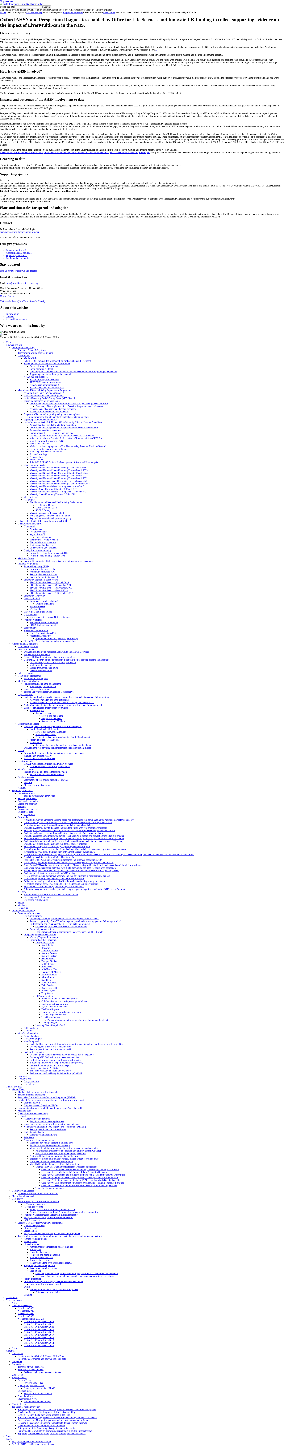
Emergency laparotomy (34, 595)
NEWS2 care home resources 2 (44, 385)
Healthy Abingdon (50, 1009)
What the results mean (46, 734)
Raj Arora (46, 948)
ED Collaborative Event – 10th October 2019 (51, 587)
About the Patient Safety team (32, 350)
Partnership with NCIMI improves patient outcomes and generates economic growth (63, 860)
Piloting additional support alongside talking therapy (54, 1156)
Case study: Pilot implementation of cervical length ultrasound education (69, 406)
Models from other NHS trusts (44, 667)
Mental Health (18, 1089)
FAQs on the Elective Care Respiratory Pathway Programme (52, 1233)
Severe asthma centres (40, 1260)
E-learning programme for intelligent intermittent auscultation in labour (56, 417)
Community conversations (42, 929)
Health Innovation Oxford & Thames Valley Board (41, 1356)
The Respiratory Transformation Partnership (38, 1201)
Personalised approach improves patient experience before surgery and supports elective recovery (69, 862)
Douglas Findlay (49, 961)
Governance (17, 1353)
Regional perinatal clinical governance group (50, 518)
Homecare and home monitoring (45, 1255)
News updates (30, 1241)
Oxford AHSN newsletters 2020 (39, 1327)
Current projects (25, 812)
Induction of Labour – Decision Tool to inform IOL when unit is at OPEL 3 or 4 (67, 438)
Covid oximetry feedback (41, 369)
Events (21, 902)
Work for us (17, 1375)
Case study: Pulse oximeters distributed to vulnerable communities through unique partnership (73, 371)
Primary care (35, 1249)
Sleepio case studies (45, 713)
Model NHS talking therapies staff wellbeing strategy (54, 1164)
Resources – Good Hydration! (44, 601)
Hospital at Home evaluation (37, 654)
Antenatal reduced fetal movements (46, 430)
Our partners (18, 1364)
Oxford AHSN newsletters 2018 (39, 1332)
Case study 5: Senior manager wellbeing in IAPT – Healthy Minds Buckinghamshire (81, 1180)
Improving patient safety (17, 250)
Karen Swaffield (49, 988)
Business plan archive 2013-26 (38, 1393)
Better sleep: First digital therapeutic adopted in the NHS (44, 1415)
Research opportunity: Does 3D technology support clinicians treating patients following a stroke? (75, 921)
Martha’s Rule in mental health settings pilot (38, 1092)
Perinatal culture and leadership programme (44, 395)
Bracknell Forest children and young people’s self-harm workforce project (52, 1100)
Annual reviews (25, 1396)
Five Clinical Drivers (45, 505)
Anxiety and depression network (39, 1140)
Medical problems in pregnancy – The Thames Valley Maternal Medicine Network (68, 446)
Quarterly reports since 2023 (31, 1385)
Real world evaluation (28, 801)
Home (3, 12)
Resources (22, 1076)
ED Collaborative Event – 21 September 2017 (51, 593)
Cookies (10, 316)
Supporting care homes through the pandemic (51, 374)
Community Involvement (29, 913)
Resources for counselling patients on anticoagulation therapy (64, 745)
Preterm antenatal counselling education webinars (53, 409)
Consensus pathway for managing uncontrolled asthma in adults (53, 1281)
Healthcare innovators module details (47, 774)
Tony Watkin (47, 993)
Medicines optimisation (28, 681)
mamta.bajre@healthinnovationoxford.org (19, 232)
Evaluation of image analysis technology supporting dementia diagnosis (57, 846)
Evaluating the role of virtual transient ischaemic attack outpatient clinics (57, 748)
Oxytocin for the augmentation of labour (48, 449)
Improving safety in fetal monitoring (40, 419)
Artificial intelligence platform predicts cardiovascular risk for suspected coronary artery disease (68, 822)
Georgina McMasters (51, 972)
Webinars (22, 905)
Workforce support (26, 769)
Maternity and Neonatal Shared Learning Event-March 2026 (58, 467)
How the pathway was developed (45, 1284)
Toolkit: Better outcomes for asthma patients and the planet (51, 894)
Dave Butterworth (49, 950)
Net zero (22, 892)
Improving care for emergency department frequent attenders (52, 1124)
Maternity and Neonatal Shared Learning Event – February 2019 (60, 483)
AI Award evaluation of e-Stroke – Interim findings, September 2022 (62, 702)
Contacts (28, 1295)
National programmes (28, 646)
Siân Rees (46, 980)
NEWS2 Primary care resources (44, 379)
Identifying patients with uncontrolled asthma (51, 1263)
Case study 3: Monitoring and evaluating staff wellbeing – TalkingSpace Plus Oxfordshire (83, 1174)
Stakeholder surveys (27, 1399)
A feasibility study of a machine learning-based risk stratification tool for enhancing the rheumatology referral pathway (79, 820)
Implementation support (41, 665)
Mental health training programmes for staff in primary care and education (64, 1148)
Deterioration (24, 355)
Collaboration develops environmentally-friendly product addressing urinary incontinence (65, 881)
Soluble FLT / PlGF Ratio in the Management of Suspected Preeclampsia (64, 462)
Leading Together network (53, 1014)
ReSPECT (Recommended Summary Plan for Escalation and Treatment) (57, 361)
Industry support (25, 673)
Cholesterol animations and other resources (38, 1193)
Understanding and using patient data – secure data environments (60, 924)
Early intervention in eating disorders (47, 1121)
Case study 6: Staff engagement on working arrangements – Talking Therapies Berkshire (82, 1182)
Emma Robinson (49, 982)
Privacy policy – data (33, 1383)
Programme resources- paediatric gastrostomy (57, 638)
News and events (14, 1300)
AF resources (36, 742)
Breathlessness (30, 1230)
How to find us (7, 296)
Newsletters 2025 (26, 1311)
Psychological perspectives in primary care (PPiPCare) (61, 1153)
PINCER (28, 782)
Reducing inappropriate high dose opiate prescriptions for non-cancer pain (58, 561)
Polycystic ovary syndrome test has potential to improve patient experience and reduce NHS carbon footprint (74, 889)
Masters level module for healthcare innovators (45, 772)
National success (37, 606)
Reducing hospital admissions (43, 574)
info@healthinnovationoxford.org (22, 283)
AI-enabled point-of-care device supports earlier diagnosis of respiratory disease (61, 884)
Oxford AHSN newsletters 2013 (39, 1345)
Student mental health (34, 1132)
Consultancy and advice (29, 809)
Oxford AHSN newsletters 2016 (39, 1337)
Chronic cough (31, 1228)
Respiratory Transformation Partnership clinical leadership (51, 1214)
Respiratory (17, 1198)
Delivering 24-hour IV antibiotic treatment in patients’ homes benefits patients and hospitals (66, 659)
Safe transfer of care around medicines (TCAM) (46, 780)
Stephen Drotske (49, 956)
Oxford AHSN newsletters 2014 (39, 1343)
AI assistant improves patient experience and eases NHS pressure (54, 878)
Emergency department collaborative (41, 579)
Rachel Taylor (48, 990)
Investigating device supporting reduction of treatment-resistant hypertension (59, 852)
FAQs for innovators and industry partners (31, 1441)
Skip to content (7, 1)
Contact (9, 1436)
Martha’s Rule (30, 358)
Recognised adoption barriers (43, 1268)
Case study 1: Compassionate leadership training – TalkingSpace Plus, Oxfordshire (80, 1169)
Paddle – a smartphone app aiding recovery (50, 1145)
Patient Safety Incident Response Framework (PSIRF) (43, 521)
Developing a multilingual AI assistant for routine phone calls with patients (64, 918)
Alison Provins (48, 977)
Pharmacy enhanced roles (41, 1257)
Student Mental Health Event (43, 1134)
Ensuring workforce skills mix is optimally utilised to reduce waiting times (64, 1158)
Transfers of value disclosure (31, 1367)
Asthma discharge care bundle (44, 622)
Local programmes (26, 649)
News (14, 1303)
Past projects (29, 499)
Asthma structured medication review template (51, 1247)
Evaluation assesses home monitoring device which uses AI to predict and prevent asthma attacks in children (74, 836)
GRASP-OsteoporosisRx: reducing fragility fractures (48, 764)
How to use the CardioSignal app (51, 732)
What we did (36, 609)
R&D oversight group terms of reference (42, 1372)
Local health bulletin (50, 1017)
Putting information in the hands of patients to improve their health (78, 1020)
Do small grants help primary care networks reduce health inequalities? (62, 1054)
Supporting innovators (73, 12)
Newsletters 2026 (26, 1308)
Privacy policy (12, 314)
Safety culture (30, 627)
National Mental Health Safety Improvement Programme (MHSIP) (55, 1126)
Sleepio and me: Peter (51, 718)
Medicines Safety (26, 558)
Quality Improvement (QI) (30, 523)
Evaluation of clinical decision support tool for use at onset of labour (55, 844)
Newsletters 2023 (26, 1316)
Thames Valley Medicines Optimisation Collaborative (49, 691)
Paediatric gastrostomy (40, 635)
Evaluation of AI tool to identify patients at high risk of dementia (54, 886)
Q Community (30, 614)
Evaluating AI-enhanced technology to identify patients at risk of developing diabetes (63, 833)
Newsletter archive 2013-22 (31, 1319)
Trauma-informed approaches (31, 1094)
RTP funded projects (33, 1206)
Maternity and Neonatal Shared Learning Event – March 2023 (59, 475)
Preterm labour (36, 457)
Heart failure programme (29, 675)
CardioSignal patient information (45, 729)
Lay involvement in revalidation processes (61, 1012)
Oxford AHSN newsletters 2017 (39, 1335)
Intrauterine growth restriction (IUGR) (47, 441)
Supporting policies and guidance (39, 1265)
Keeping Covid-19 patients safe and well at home (47, 363)
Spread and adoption (27, 804)
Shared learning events (34, 465)
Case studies (109, 12)
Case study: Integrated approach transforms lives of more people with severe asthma (75, 1276)
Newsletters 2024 (26, 1313)
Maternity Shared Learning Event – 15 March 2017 (54, 489)
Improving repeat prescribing (37, 689)
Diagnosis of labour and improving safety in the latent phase (52, 414)
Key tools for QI (37, 534)
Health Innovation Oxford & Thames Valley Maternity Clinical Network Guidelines (63, 422)
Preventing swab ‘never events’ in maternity (50, 515)
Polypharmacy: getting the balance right (42, 683)
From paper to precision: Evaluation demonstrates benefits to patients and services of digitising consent (71, 870)
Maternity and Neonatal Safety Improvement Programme (44, 390)
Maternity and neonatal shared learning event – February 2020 (59, 481)
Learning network (32, 1102)
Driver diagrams (43, 537)
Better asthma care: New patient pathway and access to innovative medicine (53, 1420)
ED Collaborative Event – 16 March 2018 (49, 582)
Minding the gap (49, 1022)
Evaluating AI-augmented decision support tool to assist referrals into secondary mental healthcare (69, 830)
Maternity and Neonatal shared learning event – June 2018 (57, 486)
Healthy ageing (25, 761)
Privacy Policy (24, 1380)
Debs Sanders (47, 985)
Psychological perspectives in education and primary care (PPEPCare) (68, 1150)
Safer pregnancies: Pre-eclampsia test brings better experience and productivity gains (57, 1409)
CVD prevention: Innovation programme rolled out (41, 1425)
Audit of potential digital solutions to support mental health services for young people (63, 705)
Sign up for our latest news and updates (18, 270)
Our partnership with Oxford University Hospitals (53, 662)
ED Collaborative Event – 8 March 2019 (49, 590)
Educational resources (40, 1252)
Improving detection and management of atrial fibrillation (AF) (53, 726)
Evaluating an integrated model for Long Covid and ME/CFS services (56, 651)
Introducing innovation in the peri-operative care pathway (56, 1062)
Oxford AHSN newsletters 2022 (39, 1321)
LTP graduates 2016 (45, 942)
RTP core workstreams (34, 1204)
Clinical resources (32, 1244)
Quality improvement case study (33, 1113)
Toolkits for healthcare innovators (39, 796)
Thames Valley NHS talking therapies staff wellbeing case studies (66, 1166)
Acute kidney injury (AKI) (36, 566)
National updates (31, 1036)
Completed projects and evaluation (40, 934)
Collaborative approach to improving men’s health (64, 1001)
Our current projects (33, 916)
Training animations (45, 603)
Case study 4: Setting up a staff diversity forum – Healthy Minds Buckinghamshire (79, 1177)
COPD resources (31, 1220)
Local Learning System (46, 507)
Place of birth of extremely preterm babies (49, 411)
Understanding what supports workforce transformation (55, 1060)
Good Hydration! (32, 598)
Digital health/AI (25, 694)
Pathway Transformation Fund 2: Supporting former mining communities (64, 1212)
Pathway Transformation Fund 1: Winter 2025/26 (52, 1209)
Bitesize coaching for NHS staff (44, 1068)
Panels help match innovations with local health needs (49, 857)
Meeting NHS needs (27, 798)
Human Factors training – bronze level (47, 555)
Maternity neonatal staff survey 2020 (47, 513)
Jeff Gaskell (47, 966)
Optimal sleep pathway (34, 1225)
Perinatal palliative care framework (46, 451)
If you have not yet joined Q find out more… (50, 617)
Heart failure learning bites (36, 678)
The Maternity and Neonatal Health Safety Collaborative (56, 502)
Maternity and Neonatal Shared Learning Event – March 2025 (59, 470)
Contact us (23, 908)
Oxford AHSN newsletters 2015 (39, 1340)
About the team (25, 1078)
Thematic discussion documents (50, 1188)
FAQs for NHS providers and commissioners (33, 1444)
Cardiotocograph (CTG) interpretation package (51, 433)
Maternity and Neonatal (23, 1196)
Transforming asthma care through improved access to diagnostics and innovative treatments (60, 1236)
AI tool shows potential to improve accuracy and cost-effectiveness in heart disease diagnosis (67, 876)
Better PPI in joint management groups (59, 998)
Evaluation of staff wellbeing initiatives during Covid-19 (56, 1073)
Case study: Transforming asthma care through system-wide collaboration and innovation (77, 1273)
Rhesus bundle (36, 459)
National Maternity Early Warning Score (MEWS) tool (49, 398)
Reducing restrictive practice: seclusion (48, 1129)
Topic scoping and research (42, 545)
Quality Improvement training (37, 550)
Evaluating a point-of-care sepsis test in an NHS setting (49, 873)
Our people (17, 1361)
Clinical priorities (14, 1086)
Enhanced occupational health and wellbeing (50, 1070)
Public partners (31, 1028)
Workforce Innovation (28, 1033)
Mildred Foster (48, 964)
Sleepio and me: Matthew (53, 721)
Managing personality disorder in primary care (51, 1142)
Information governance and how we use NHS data (42, 1359)
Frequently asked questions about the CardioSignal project (63, 737)
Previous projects (26, 777)
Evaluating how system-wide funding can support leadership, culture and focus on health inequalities (76, 1044)
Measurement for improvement (44, 539)
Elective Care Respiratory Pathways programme (40, 1222)
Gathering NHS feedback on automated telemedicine (54, 1057)
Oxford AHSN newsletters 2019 (39, 1329)
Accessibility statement (16, 319)
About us (22, 788)
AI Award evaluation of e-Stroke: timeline (49, 700)
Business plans (25, 1391)
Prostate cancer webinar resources (39, 758)
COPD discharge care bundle (43, 625)
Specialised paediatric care (36, 630)
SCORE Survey (43, 510)
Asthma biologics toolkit (35, 1239)
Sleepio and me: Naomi (52, 716)
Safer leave (29, 1137)
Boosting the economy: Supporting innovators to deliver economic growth (52, 1423)
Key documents (19, 1377)
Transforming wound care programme (35, 353)
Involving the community (17, 258)
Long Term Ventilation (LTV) (43, 633)
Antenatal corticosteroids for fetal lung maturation (53, 425)
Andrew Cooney (49, 953)
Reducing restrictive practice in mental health (50, 1049)
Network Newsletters (22, 1305)
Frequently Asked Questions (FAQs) (41, 1105)
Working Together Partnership (44, 937)
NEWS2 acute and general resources (47, 387)
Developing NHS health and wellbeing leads (50, 1046)
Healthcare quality (38, 531)
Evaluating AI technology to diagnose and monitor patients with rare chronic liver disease (65, 828)
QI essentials (30, 526)
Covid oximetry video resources (44, 366)
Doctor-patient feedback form (55, 1004)
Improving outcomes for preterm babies (42, 401)
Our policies (29, 1084)
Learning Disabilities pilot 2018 (50, 1025)
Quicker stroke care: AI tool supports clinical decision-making (46, 1412)
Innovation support (26, 793)
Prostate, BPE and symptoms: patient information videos (50, 657)
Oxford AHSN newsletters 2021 (39, 1324)
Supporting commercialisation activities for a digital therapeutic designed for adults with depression (70, 868)
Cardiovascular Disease (23, 1190)
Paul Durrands (48, 958)
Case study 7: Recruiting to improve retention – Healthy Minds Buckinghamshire (79, 1185)
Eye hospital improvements (54, 1006)
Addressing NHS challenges (19, 253)
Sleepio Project (37, 710)
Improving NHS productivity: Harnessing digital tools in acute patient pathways (55, 1431)
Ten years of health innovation (26, 1407)
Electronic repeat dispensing (37, 785)
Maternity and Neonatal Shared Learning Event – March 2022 (59, 478)
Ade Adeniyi (47, 945)
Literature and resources (41, 670)
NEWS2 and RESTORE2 (36, 377)
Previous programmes (28, 563)
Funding (22, 806)
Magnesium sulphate (39, 443)
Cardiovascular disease (28, 724)
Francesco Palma (49, 974)
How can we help (34, 12)
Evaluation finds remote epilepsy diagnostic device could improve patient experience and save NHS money (74, 841)
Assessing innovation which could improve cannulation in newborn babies (58, 825)
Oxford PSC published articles (38, 611)
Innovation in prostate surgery (37, 756)
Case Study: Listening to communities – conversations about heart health (69, 932)
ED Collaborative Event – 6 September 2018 (50, 585)
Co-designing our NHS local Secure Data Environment (61, 926)
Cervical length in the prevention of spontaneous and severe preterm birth (64, 427)
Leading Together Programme (44, 940)
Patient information (32, 1279)
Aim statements (37, 529)
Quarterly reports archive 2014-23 (39, 1388)
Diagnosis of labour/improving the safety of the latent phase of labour (62, 435)
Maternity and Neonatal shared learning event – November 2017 (60, 491)
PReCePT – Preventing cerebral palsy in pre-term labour (50, 641)
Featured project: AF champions (44, 740)
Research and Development (30, 1369)
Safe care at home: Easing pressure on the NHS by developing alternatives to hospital (57, 1417)
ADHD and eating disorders (37, 1118)
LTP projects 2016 (44, 996)
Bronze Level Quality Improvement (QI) (48, 553)
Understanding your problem (43, 547)
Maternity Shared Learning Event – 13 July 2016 (52, 494)
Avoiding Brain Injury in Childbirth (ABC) (44, 393)
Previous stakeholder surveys (37, 1401)
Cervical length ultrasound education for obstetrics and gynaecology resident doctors (69, 403)
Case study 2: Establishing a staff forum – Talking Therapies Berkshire (74, 1172)
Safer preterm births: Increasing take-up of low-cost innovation (47, 1428)
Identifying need (31, 1041)
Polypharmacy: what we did (43, 686)
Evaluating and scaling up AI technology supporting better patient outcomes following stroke (67, 697)
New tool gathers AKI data (42, 569)
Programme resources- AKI (42, 571)
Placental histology (38, 454)
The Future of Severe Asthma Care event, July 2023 (54, 1289)
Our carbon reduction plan (36, 900)
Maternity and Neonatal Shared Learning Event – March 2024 (59, 473)
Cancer (21, 750)
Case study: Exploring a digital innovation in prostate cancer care (54, 753)
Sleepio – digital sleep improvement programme (46, 708)
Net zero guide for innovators (37, 897)
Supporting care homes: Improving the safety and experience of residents (51, 1433)
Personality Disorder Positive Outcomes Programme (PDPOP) (47, 1097)
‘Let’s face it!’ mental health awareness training (51, 1161)
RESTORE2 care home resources (45, 382)
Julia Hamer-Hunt (49, 969)
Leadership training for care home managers (50, 1065)
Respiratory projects (33, 619)
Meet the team (30, 497)
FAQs (9, 1439)
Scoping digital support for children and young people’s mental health (50, 1108)
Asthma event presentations (48, 1292)
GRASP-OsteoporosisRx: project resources (50, 766)
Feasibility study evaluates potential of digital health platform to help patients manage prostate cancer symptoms (75, 849)
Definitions (29, 1030)
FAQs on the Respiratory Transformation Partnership (48, 1217)
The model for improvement (43, 542)
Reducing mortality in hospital (44, 577)
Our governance (31, 1081)
